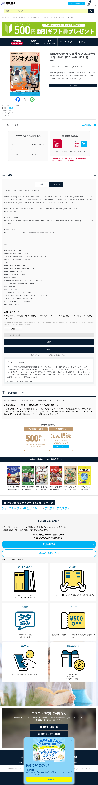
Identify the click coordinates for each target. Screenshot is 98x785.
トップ (4, 17)
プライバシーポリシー (22, 769)
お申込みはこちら (61, 446)
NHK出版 (11, 108)
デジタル (15, 155)
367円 (34, 155)
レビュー (83, 42)
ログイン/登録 (76, 3)
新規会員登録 (49, 544)
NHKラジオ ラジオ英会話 (42, 17)
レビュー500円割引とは (85, 125)
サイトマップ (86, 769)
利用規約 (11, 769)
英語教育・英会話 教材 (57, 508)
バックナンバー (58, 17)
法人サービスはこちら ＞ (12, 559)
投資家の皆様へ (75, 769)
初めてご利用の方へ (49, 553)
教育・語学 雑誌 (13, 17)
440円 (34, 144)
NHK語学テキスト (26, 17)
